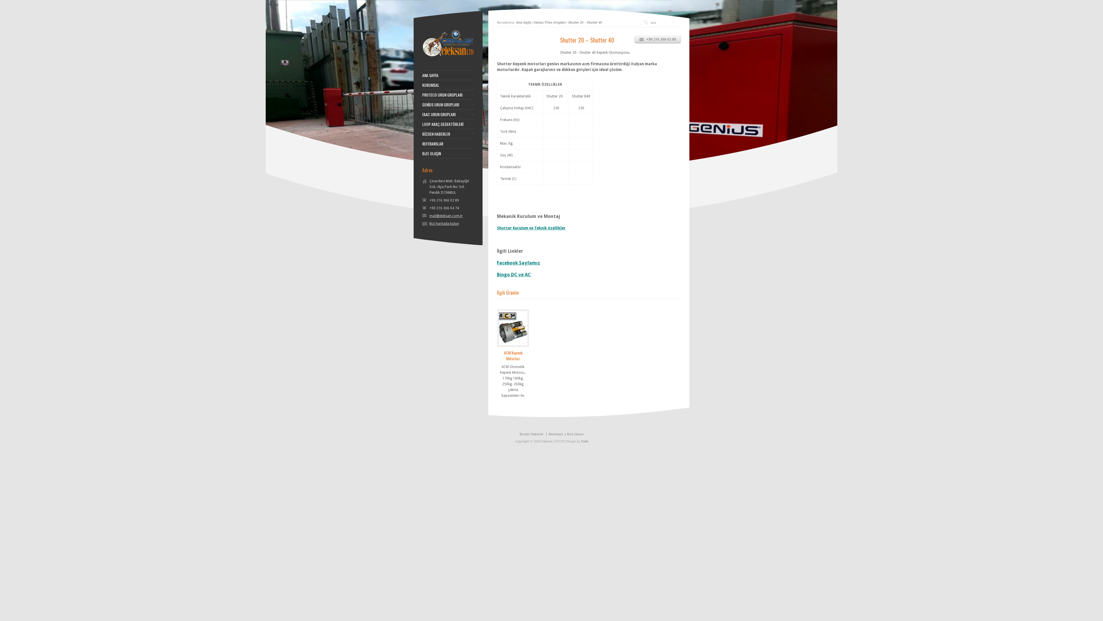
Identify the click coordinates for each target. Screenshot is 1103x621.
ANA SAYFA (430, 75)
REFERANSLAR (432, 144)
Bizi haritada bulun (444, 224)
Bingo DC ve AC (514, 274)
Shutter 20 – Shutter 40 (585, 22)
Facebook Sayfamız (518, 263)
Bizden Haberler (531, 434)
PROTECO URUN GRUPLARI (442, 95)
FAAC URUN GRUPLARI (439, 114)
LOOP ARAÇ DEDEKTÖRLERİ (442, 124)
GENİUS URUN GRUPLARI (440, 105)
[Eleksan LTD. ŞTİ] (448, 56)
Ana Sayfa (523, 22)
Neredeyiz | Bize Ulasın (566, 434)
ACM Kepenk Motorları (513, 355)
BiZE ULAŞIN (431, 154)
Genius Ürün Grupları (550, 22)
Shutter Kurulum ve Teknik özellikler (531, 228)
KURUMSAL (430, 85)
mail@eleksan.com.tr (446, 216)
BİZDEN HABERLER (436, 134)
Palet (584, 441)
